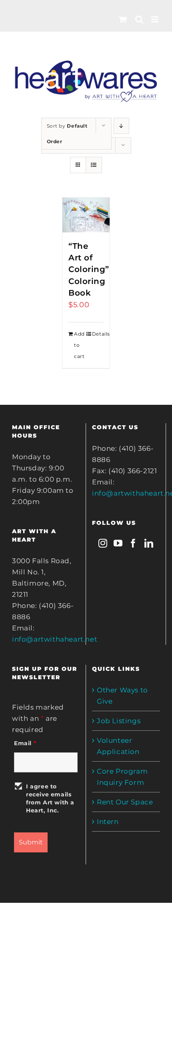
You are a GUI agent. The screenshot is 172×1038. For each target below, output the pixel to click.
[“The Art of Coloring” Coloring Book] (86, 215)
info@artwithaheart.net (54, 639)
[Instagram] (103, 543)
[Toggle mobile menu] (155, 19)
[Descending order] (121, 126)
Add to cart (79, 345)
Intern (108, 822)
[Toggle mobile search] (139, 19)
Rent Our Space (125, 802)
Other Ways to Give (122, 695)
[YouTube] (118, 543)
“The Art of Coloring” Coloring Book (88, 269)
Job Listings (118, 721)
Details (98, 334)
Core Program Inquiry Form (122, 776)
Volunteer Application (118, 746)
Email (25, 743)
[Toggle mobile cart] (123, 19)
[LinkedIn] (149, 543)
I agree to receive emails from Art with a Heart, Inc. (50, 798)
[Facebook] (133, 543)
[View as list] (94, 165)
